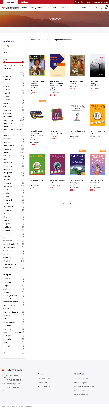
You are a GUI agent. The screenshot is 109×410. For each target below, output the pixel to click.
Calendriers (52, 7)
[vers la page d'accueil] (18, 369)
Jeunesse (74, 7)
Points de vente (44, 386)
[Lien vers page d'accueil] (11, 7)
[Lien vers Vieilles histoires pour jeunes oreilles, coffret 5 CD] (37, 115)
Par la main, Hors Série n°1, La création (76, 183)
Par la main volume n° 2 (97, 132)
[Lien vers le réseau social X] (7, 391)
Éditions (24, 2)
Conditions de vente (82, 379)
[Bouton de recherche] (97, 7)
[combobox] (38, 40)
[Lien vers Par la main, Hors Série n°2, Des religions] (97, 164)
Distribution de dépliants (83, 390)
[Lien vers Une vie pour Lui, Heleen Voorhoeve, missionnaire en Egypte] (57, 65)
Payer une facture (81, 394)
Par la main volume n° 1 (77, 132)
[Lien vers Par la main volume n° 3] (37, 164)
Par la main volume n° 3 (36, 182)
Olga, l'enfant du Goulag (96, 83)
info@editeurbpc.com (101, 2)
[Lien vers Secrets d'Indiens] (77, 65)
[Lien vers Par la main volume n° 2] (97, 115)
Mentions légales (80, 383)
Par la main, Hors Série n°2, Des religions (96, 183)
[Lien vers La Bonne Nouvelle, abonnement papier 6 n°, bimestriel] (37, 65)
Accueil (4, 30)
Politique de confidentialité (84, 386)
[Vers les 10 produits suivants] (76, 204)
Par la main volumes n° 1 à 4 (56, 132)
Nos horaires (42, 383)
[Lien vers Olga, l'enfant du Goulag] (97, 65)
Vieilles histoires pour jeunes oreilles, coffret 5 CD (36, 135)
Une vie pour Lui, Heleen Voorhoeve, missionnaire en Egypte (57, 85)
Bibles (24, 7)
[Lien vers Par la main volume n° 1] (77, 115)
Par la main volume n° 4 (57, 182)
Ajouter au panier (37, 63)
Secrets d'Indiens (76, 82)
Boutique (10, 2)
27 (71, 204)
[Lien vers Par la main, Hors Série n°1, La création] (77, 164)
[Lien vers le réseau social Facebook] (3, 391)
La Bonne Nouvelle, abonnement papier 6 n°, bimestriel (36, 84)
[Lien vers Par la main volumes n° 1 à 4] (57, 115)
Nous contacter (44, 379)
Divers (84, 7)
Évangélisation (37, 7)
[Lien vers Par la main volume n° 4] (57, 164)
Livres (63, 7)
